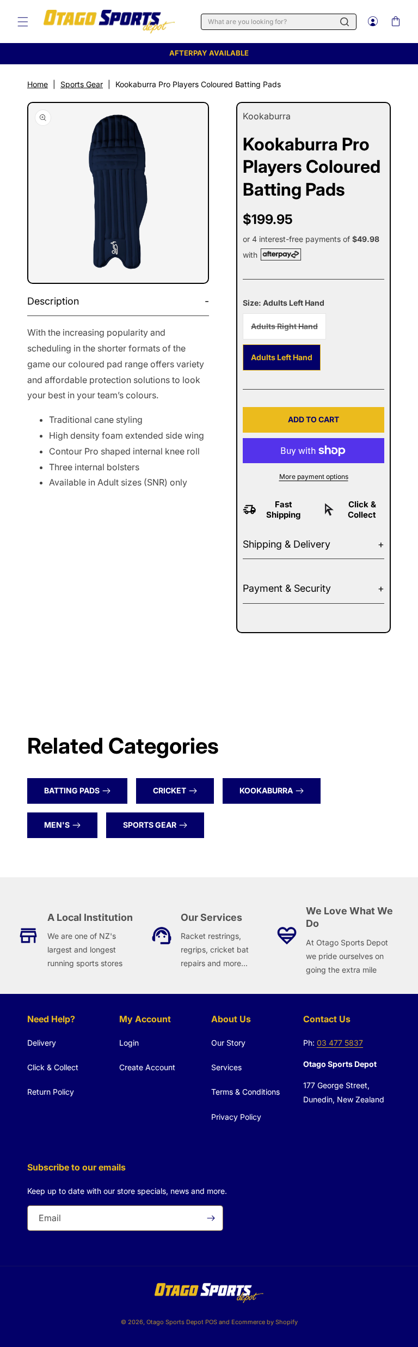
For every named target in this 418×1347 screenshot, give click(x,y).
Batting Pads (72, 790)
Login (129, 1042)
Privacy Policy (236, 1116)
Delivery (41, 1042)
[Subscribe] (211, 1218)
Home (37, 84)
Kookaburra (266, 790)
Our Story (228, 1042)
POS (211, 1322)
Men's (57, 824)
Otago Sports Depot (175, 1322)
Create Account (147, 1067)
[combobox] (278, 22)
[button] (22, 21)
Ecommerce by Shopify (264, 1322)
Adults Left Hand (281, 357)
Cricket (169, 790)
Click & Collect (52, 1067)
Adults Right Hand (288, 330)
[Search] (344, 22)
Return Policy (50, 1091)
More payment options (313, 476)
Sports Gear (81, 84)
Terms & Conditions (245, 1091)
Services (226, 1067)
